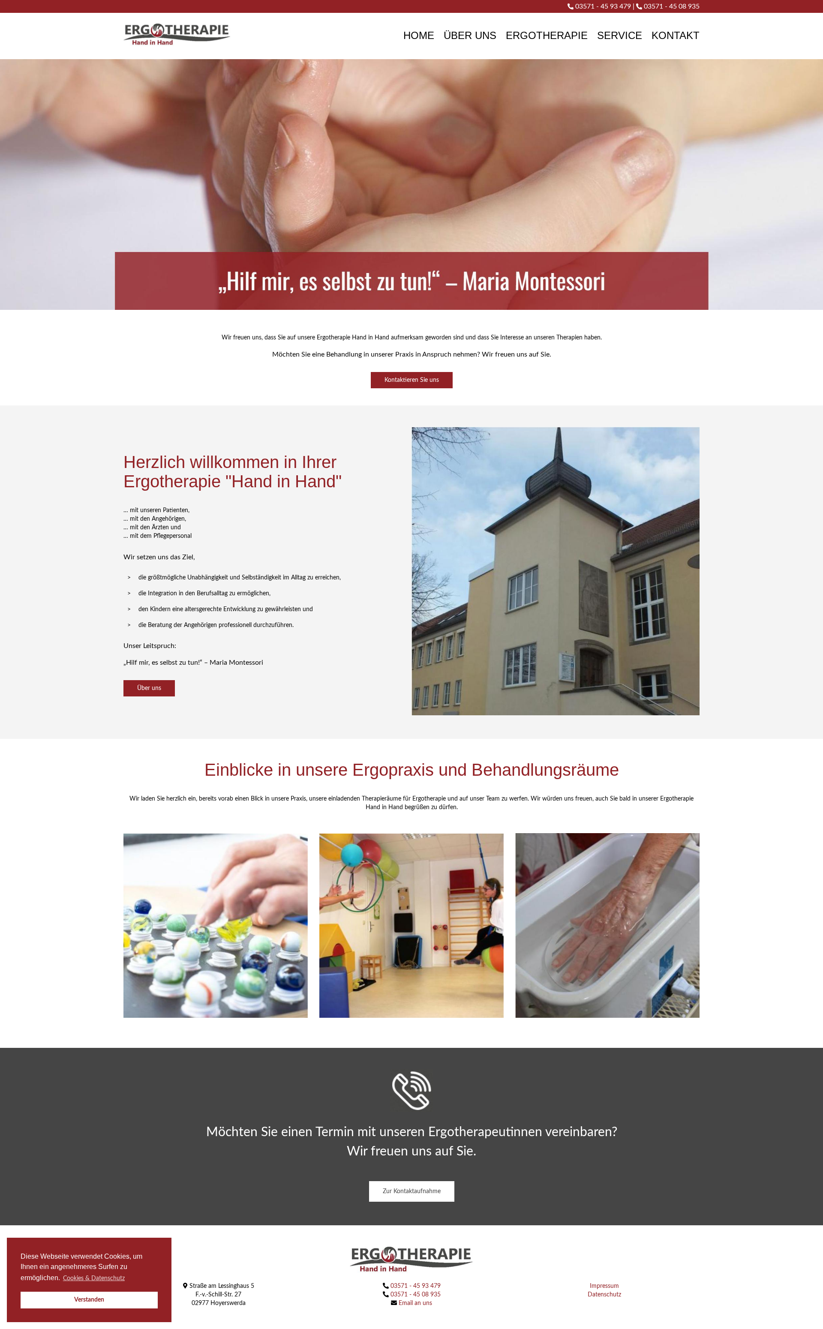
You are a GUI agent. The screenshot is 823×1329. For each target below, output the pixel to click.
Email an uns (414, 1303)
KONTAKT (676, 35)
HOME (418, 35)
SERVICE (619, 35)
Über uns (149, 688)
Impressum (604, 1286)
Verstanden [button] (89, 1299)
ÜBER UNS (470, 35)
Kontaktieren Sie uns (411, 380)
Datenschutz (604, 1295)
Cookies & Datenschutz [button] (94, 1278)
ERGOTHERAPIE (547, 35)
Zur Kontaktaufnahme (412, 1191)
